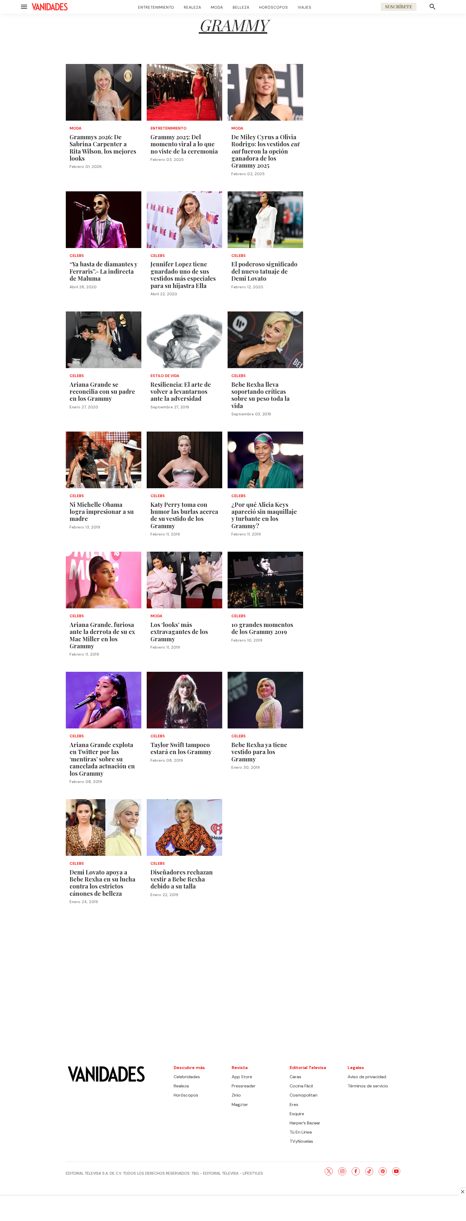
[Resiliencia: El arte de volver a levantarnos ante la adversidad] (184, 339)
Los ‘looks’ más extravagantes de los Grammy (179, 631)
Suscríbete (398, 6)
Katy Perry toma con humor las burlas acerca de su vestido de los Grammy (184, 515)
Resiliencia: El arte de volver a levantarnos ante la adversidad (180, 391)
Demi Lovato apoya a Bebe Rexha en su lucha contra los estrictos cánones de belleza (102, 882)
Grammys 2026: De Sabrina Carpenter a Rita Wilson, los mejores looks (103, 147)
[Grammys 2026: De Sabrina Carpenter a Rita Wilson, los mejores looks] (103, 92)
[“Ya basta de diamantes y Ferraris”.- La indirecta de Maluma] (103, 219)
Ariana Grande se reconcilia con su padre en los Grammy (102, 391)
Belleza (241, 7)
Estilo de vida (164, 376)
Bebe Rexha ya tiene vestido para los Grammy (259, 752)
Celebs (77, 255)
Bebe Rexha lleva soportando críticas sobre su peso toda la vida (260, 395)
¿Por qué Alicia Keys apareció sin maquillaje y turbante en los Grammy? (264, 515)
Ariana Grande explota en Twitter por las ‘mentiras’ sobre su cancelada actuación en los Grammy (102, 759)
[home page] (49, 6)
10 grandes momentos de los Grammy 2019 (262, 628)
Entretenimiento (156, 7)
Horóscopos (273, 7)
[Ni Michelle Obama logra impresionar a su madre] (103, 460)
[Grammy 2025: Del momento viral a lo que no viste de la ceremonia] (184, 92)
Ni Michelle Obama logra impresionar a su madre (102, 511)
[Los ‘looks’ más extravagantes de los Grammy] (184, 580)
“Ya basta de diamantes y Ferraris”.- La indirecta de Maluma (103, 271)
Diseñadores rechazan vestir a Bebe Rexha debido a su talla (181, 879)
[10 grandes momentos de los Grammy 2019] (265, 580)
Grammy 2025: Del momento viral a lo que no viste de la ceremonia (184, 144)
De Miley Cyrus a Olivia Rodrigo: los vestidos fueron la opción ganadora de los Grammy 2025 (265, 151)
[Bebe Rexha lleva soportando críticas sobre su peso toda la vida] (265, 339)
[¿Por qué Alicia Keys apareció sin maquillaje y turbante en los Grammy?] (265, 460)
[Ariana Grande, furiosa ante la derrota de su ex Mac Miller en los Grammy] (103, 580)
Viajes (304, 7)
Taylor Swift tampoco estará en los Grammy (181, 748)
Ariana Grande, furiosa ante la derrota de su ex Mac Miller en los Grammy (102, 635)
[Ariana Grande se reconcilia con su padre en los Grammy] (103, 339)
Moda (217, 7)
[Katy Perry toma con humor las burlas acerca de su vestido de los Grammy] (184, 460)
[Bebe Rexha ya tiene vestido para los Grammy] (265, 700)
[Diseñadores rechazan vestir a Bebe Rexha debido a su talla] (184, 827)
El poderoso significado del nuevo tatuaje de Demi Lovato (264, 271)
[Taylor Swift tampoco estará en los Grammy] (184, 700)
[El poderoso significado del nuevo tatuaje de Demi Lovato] (265, 219)
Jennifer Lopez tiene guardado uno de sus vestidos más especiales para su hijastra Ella (183, 274)
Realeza (192, 7)
